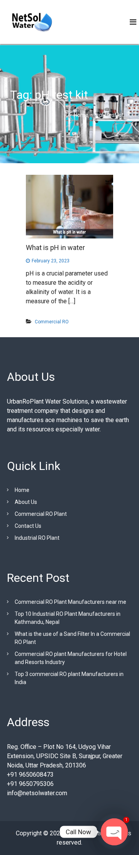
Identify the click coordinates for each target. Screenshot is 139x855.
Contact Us (28, 526)
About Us (26, 502)
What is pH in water (55, 247)
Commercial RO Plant (41, 514)
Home (22, 490)
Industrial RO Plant (37, 538)
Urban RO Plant (85, 833)
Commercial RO (52, 321)
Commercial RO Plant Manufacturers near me (70, 602)
